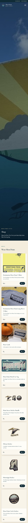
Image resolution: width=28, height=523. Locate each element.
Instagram (24, 1)
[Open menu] (25, 5)
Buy (22, 283)
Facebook (17, 1)
